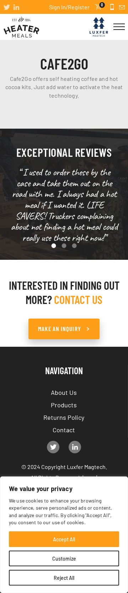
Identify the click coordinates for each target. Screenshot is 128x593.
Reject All (64, 577)
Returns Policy (63, 417)
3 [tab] (74, 245)
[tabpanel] (64, 205)
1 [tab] (54, 245)
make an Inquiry (59, 328)
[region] (64, 534)
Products (64, 404)
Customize (64, 558)
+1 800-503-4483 (112, 7)
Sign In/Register (69, 6)
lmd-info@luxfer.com (122, 7)
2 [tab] (64, 245)
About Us (64, 392)
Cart (102, 5)
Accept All (64, 539)
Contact (64, 429)
